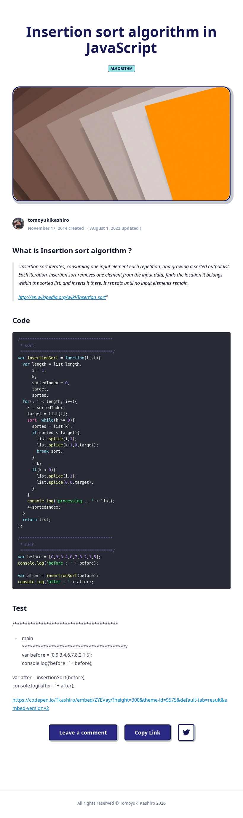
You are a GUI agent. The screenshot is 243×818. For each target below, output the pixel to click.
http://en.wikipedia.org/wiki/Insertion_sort (62, 297)
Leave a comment (83, 732)
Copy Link (147, 732)
